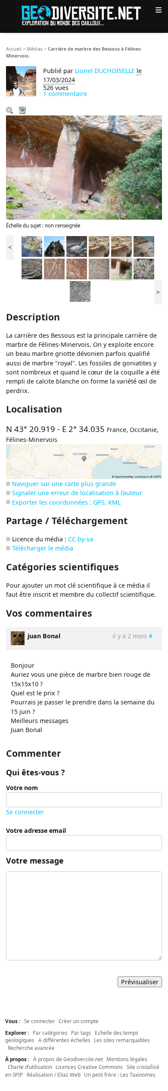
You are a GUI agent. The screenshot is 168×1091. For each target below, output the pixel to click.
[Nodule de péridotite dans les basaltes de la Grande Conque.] (32, 246)
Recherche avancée (31, 1047)
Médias (35, 49)
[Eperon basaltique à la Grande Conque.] (54, 246)
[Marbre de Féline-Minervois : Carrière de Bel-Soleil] (80, 291)
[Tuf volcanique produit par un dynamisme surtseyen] (32, 268)
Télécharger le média (23, 111)
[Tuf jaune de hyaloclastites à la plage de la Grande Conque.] (99, 246)
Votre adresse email (36, 830)
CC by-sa (80, 539)
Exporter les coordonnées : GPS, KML (66, 502)
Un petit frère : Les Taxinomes (120, 1074)
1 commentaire (65, 94)
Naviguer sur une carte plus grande (64, 484)
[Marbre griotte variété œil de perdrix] (76, 268)
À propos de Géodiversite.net (68, 1059)
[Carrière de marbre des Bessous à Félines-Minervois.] (121, 268)
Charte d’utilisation (30, 1066)
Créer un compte (79, 1020)
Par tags (81, 1032)
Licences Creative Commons (89, 1066)
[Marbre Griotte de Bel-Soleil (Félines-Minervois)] (144, 268)
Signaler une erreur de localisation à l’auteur (77, 493)
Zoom (10, 111)
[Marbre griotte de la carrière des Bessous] (99, 268)
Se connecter (25, 812)
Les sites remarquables (122, 1040)
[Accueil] (84, 15)
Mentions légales (126, 1059)
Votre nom (22, 788)
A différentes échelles (64, 1040)
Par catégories (50, 1032)
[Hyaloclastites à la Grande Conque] (121, 246)
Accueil (14, 49)
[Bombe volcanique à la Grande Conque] (76, 246)
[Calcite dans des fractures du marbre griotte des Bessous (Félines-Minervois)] (54, 268)
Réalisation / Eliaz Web (54, 1074)
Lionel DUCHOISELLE (105, 71)
